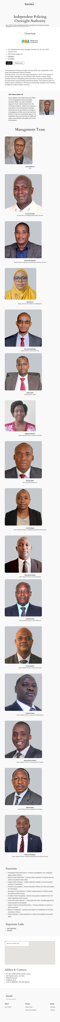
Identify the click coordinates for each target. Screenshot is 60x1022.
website (9, 63)
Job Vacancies (11, 928)
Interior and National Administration (21, 25)
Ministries (11, 25)
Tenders (9, 930)
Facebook (11, 56)
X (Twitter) (11, 58)
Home (7, 25)
